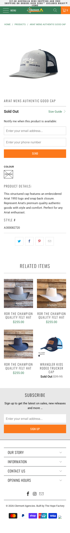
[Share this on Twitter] (19, 241)
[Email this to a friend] (50, 241)
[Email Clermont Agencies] (42, 494)
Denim (8, 174)
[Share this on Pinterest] (39, 241)
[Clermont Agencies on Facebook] (28, 494)
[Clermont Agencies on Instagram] (35, 494)
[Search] (56, 10)
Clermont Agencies (24, 505)
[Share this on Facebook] (29, 241)
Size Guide (55, 111)
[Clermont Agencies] (35, 10)
